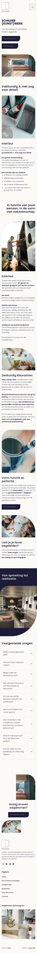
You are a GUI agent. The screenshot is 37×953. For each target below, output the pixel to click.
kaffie (9, 948)
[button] (32, 7)
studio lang (31, 948)
